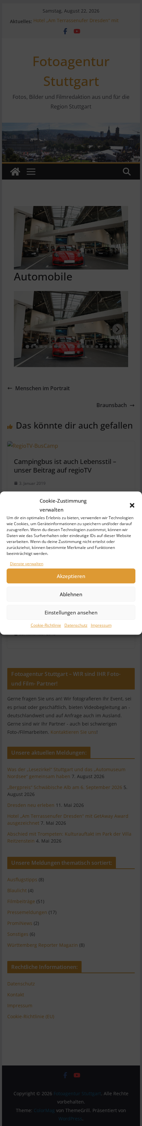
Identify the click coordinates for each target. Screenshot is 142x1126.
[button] (132, 505)
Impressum (101, 625)
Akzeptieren (71, 576)
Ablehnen (71, 594)
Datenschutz (76, 625)
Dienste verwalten (26, 563)
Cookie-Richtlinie (46, 625)
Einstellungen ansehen (71, 612)
